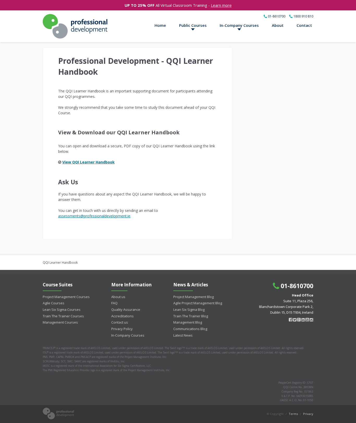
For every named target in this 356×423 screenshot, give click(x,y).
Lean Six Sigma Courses (62, 309)
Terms (293, 414)
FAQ (114, 303)
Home (160, 25)
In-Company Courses (239, 25)
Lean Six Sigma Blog (189, 309)
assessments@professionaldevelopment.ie (94, 215)
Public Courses (193, 25)
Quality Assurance (125, 309)
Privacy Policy (122, 328)
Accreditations (122, 316)
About (278, 25)
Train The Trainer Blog (190, 316)
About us (118, 296)
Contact (304, 25)
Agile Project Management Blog (197, 303)
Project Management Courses (66, 296)
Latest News (183, 335)
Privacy (308, 414)
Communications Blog (190, 328)
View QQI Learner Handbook (88, 162)
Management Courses (60, 322)
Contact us (119, 322)
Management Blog (187, 322)
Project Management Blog (193, 296)
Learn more (221, 5)
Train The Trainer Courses (63, 316)
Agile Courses (53, 303)
